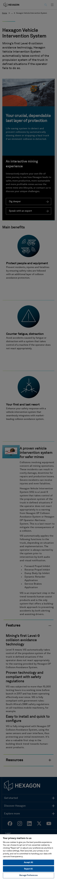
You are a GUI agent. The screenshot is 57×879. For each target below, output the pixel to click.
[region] (28, 856)
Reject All (28, 869)
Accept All (28, 862)
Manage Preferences (28, 875)
